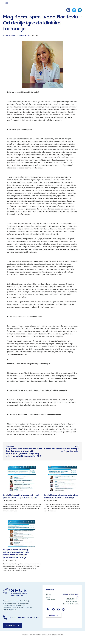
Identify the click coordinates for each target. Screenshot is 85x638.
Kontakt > (50, 590)
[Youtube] (58, 609)
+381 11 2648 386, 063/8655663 (24, 617)
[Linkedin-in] (48, 609)
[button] (7, 3)
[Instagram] (63, 609)
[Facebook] (53, 609)
